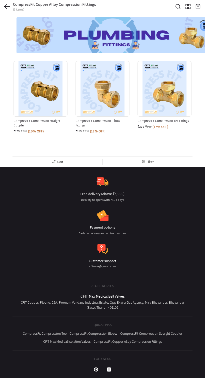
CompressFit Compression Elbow (93, 333)
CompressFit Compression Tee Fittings (163, 121)
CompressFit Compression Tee (44, 333)
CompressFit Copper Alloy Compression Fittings (128, 341)
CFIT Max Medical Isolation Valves (66, 341)
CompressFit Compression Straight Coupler (151, 333)
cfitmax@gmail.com (102, 266)
